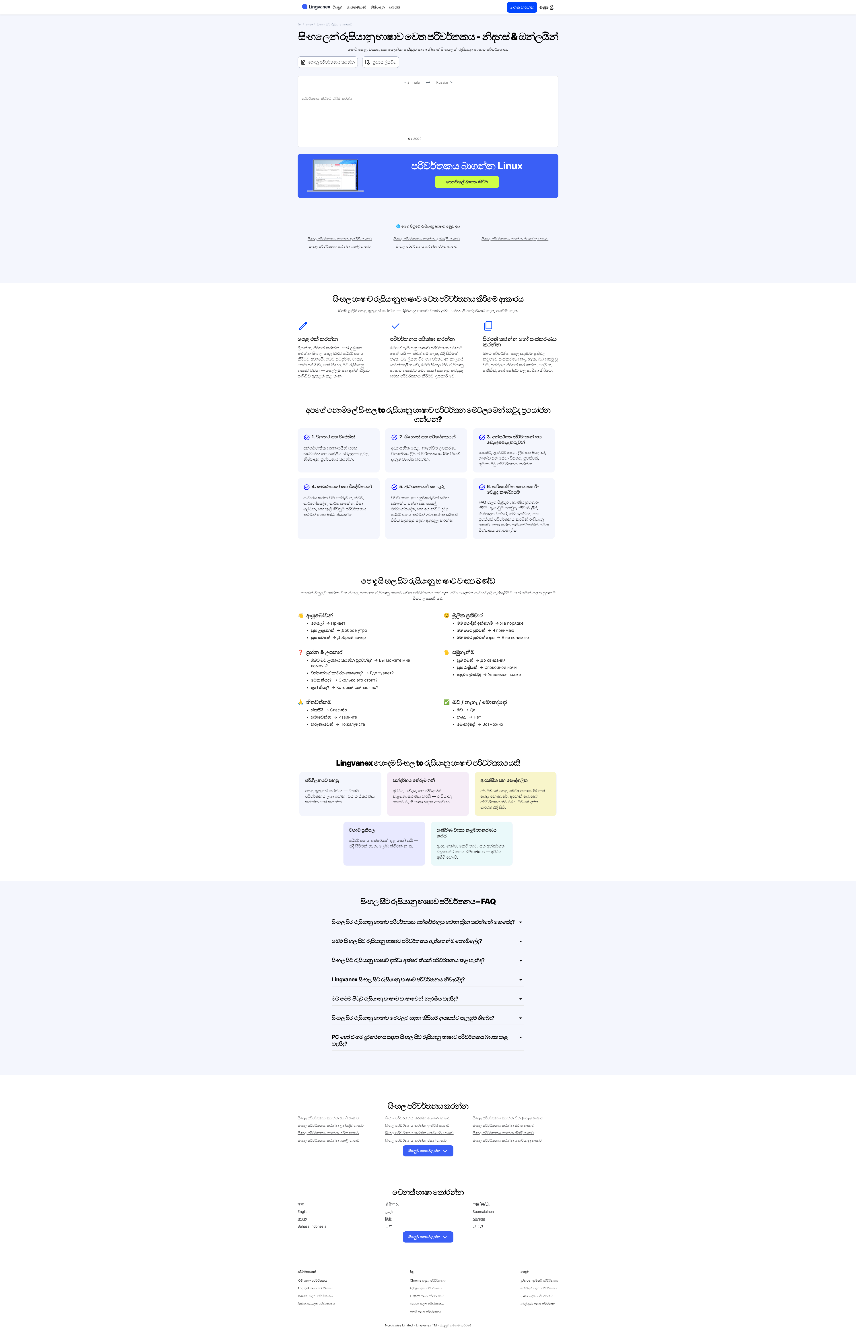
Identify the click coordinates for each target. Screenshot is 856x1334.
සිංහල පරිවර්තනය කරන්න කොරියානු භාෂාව (507, 1140)
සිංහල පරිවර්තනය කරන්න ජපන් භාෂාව (416, 1140)
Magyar (479, 1219)
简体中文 (392, 1204)
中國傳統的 (481, 1204)
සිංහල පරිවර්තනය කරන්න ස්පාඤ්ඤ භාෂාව (515, 239)
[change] (428, 82)
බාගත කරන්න (522, 7)
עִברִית (302, 1219)
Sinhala (413, 82)
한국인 (478, 1226)
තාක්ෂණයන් (356, 7)
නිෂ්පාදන (377, 7)
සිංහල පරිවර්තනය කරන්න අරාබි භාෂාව (328, 1118)
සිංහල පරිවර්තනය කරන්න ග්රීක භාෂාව (328, 1133)
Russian (442, 82)
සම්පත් (394, 7)
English (303, 1211)
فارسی (389, 1211)
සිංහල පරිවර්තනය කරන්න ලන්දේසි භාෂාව (426, 239)
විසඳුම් (337, 7)
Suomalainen (483, 1211)
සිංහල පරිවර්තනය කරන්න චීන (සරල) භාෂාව (508, 1118)
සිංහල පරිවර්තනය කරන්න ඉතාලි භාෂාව (340, 246)
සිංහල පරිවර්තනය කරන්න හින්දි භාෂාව (503, 1133)
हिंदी (388, 1219)
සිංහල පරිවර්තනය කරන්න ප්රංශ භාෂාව (426, 246)
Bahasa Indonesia (312, 1226)
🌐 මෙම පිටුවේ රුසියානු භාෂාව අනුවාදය (428, 226)
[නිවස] (300, 24)
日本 (388, 1226)
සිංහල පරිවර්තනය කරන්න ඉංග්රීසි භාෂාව (340, 239)
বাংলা (301, 1204)
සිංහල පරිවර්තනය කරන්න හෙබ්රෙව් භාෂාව (419, 1133)
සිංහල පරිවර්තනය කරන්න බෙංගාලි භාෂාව (418, 1118)
